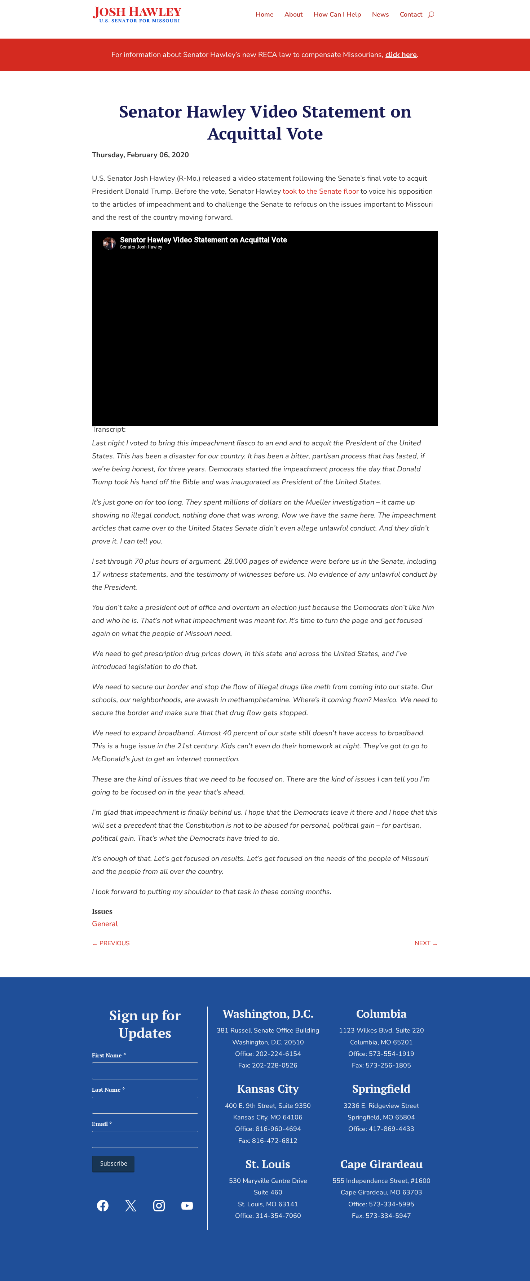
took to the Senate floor (321, 191)
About (293, 14)
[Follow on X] (131, 1205)
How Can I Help (337, 14)
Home (265, 14)
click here (401, 55)
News (380, 14)
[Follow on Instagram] (159, 1205)
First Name (109, 1055)
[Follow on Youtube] (187, 1205)
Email (102, 1124)
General (105, 924)
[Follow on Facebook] (103, 1205)
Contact (411, 14)
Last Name (108, 1089)
